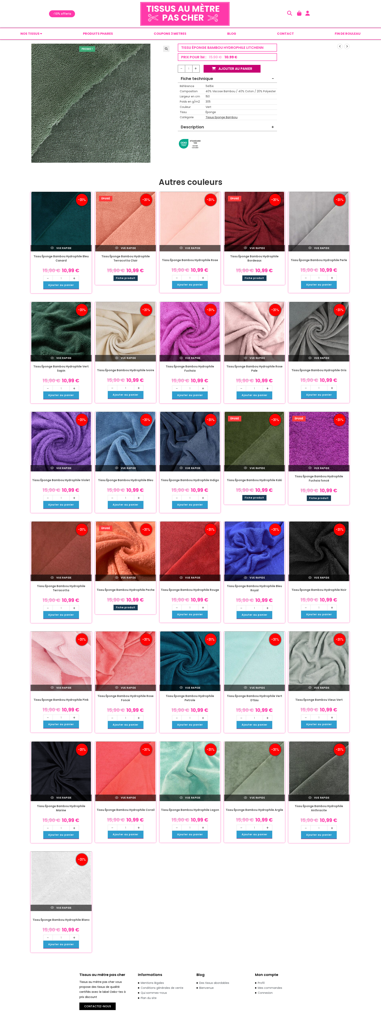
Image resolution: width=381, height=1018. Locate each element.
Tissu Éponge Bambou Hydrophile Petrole (190, 698)
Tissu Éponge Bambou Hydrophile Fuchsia (190, 368)
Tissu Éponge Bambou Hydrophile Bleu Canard (61, 258)
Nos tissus (30, 33)
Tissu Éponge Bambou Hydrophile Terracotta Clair (125, 258)
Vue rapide (63, 248)
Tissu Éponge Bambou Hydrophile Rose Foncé (125, 698)
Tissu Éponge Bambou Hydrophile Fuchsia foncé (319, 478)
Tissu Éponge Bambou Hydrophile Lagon (190, 810)
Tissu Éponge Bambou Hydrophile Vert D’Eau (254, 698)
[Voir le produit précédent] (340, 46)
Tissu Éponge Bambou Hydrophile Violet (61, 480)
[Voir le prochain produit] (347, 46)
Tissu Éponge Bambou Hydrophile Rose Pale (254, 368)
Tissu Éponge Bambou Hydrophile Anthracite (319, 808)
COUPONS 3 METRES (170, 33)
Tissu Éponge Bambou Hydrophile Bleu (125, 480)
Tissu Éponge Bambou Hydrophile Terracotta (61, 588)
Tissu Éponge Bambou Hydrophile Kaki (254, 480)
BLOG (231, 33)
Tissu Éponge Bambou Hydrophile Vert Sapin (61, 368)
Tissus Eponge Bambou (222, 117)
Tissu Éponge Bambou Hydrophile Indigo (190, 480)
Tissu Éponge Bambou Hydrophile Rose (190, 260)
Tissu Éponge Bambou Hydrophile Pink (61, 700)
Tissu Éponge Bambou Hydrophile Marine (61, 808)
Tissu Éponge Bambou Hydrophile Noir (319, 590)
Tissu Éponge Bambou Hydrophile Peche (126, 590)
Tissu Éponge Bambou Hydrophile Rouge (190, 590)
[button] (166, 49)
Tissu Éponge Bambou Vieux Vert (319, 700)
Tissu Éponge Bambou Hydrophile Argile (254, 810)
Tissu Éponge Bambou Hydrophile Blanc (61, 920)
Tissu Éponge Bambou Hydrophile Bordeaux (254, 258)
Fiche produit (125, 278)
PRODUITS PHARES (98, 33)
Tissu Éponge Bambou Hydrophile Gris (319, 370)
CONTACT (285, 33)
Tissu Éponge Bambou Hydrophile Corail (126, 810)
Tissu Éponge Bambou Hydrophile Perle (319, 260)
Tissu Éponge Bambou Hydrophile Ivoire (125, 370)
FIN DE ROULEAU (348, 33)
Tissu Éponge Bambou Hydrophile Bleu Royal (254, 588)
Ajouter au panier (235, 68)
